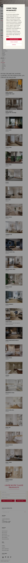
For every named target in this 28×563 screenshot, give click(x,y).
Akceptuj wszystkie (14, 39)
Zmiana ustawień (14, 41)
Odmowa (14, 44)
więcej (7, 36)
